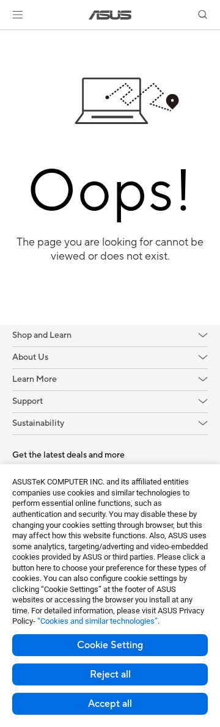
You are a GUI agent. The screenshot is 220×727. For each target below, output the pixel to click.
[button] (17, 14)
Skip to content (7, 37)
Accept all (110, 704)
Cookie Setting (110, 645)
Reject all (110, 674)
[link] (110, 15)
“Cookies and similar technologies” (97, 621)
